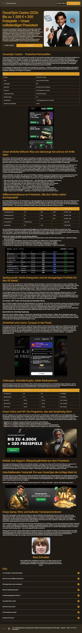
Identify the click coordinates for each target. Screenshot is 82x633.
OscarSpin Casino (11, 3)
